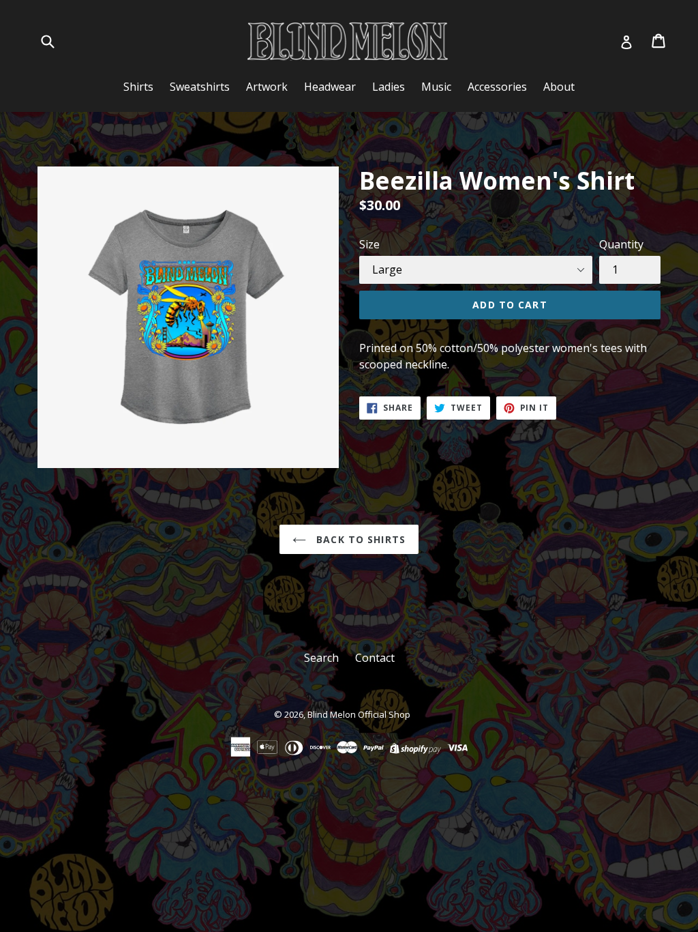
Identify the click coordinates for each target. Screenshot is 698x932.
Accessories (497, 86)
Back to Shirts (359, 539)
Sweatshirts (200, 86)
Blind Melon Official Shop (358, 714)
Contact (375, 657)
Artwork (267, 86)
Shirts (138, 86)
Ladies (388, 86)
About (559, 86)
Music (436, 86)
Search (321, 657)
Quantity (621, 244)
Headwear (330, 86)
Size (369, 244)
